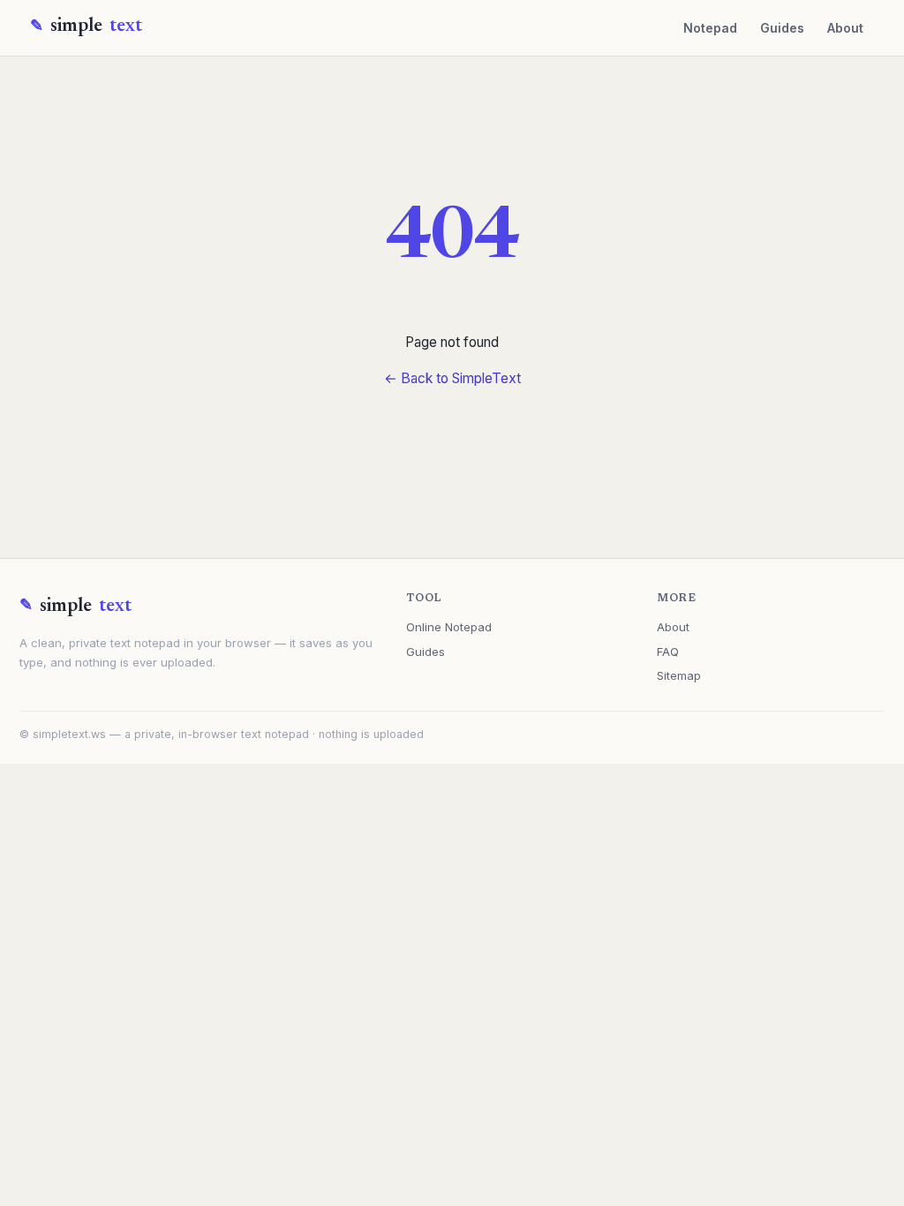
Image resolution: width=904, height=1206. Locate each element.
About (845, 27)
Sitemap (679, 675)
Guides (782, 27)
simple (96, 27)
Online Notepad (449, 627)
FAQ (668, 651)
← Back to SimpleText (452, 378)
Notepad (710, 27)
